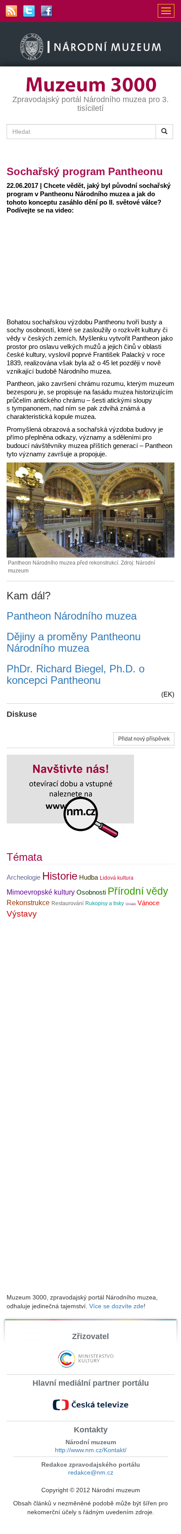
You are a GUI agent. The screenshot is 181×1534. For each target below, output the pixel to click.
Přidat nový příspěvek (144, 739)
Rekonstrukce (28, 902)
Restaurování (67, 903)
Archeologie (23, 877)
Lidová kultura (117, 878)
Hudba (88, 877)
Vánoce (148, 902)
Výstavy (22, 913)
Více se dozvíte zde (116, 1306)
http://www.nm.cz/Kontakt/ (91, 1449)
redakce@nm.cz (90, 1472)
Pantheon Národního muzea (72, 616)
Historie (59, 876)
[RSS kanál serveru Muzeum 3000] (11, 11)
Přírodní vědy (138, 891)
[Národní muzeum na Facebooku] (47, 11)
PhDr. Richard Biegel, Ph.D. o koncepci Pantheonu (76, 674)
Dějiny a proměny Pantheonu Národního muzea (74, 642)
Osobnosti (91, 892)
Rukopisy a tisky (104, 903)
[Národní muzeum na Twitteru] (29, 11)
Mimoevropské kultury (41, 892)
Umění (131, 904)
